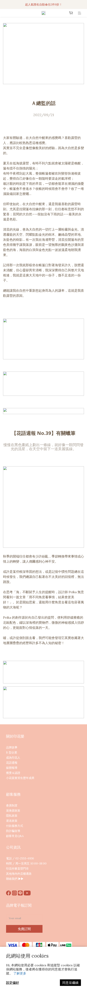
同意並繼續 (70, 983)
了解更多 (19, 973)
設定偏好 (12, 983)
